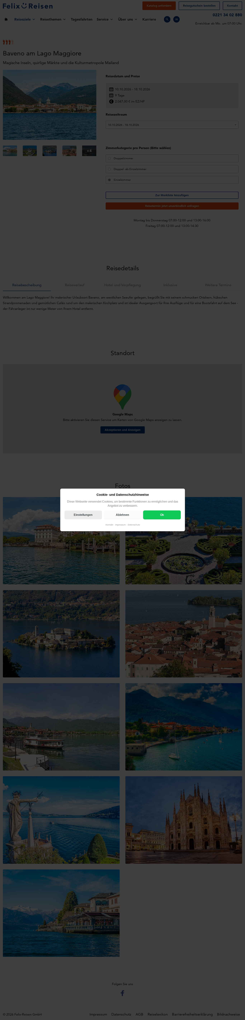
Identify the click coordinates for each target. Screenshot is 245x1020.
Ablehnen (122, 515)
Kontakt (109, 525)
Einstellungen (83, 515)
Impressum (120, 525)
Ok (162, 515)
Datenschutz (134, 525)
